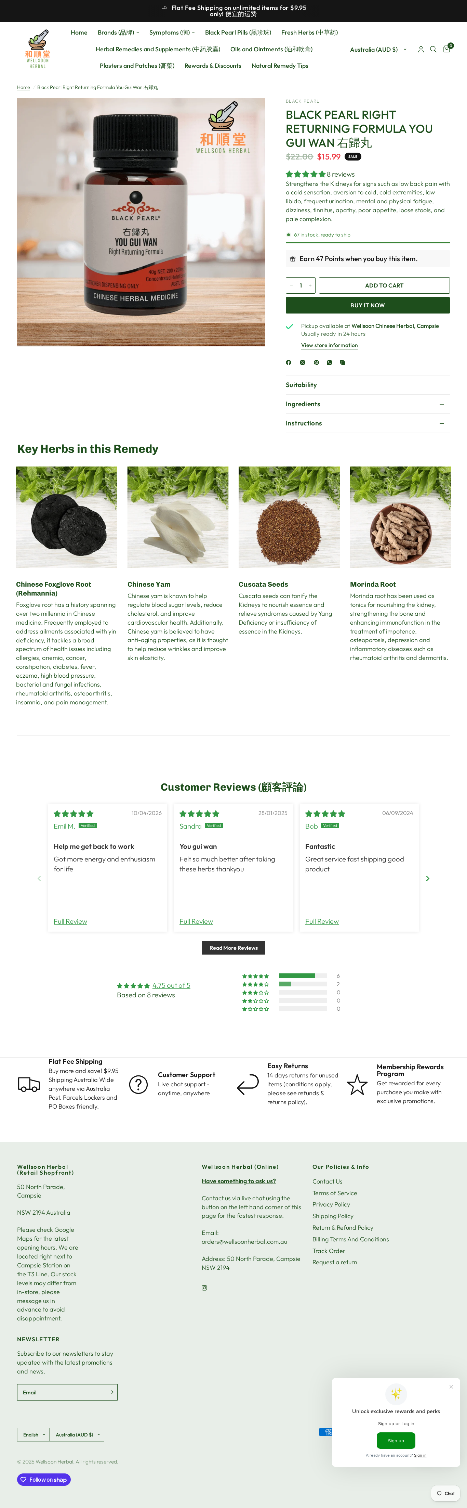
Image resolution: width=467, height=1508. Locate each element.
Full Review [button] (70, 921)
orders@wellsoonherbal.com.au (244, 1241)
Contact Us (327, 1181)
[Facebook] (290, 362)
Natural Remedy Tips (280, 66)
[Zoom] (250, 112)
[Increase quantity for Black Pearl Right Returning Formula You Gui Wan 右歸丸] (310, 286)
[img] (73, 813)
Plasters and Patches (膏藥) (137, 66)
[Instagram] (209, 1287)
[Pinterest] (318, 362)
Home (79, 32)
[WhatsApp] (331, 362)
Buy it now (367, 305)
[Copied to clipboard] (344, 362)
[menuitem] (79, 32)
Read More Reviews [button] (234, 947)
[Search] (433, 49)
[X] (304, 362)
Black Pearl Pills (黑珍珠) (238, 32)
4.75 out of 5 (171, 985)
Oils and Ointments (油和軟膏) (271, 49)
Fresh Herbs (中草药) (309, 32)
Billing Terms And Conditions (350, 1239)
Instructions (304, 423)
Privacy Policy (331, 1204)
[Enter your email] (111, 1392)
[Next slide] (427, 878)
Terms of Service (334, 1193)
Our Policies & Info (341, 1167)
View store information (329, 345)
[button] (306, 174)
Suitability (301, 385)
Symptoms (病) (169, 32)
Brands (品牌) (116, 32)
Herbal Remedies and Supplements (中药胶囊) (158, 49)
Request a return (334, 1262)
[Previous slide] (39, 878)
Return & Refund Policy (342, 1227)
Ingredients (303, 404)
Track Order (328, 1251)
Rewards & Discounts (213, 66)
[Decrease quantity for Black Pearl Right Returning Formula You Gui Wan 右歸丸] (291, 286)
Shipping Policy (332, 1216)
